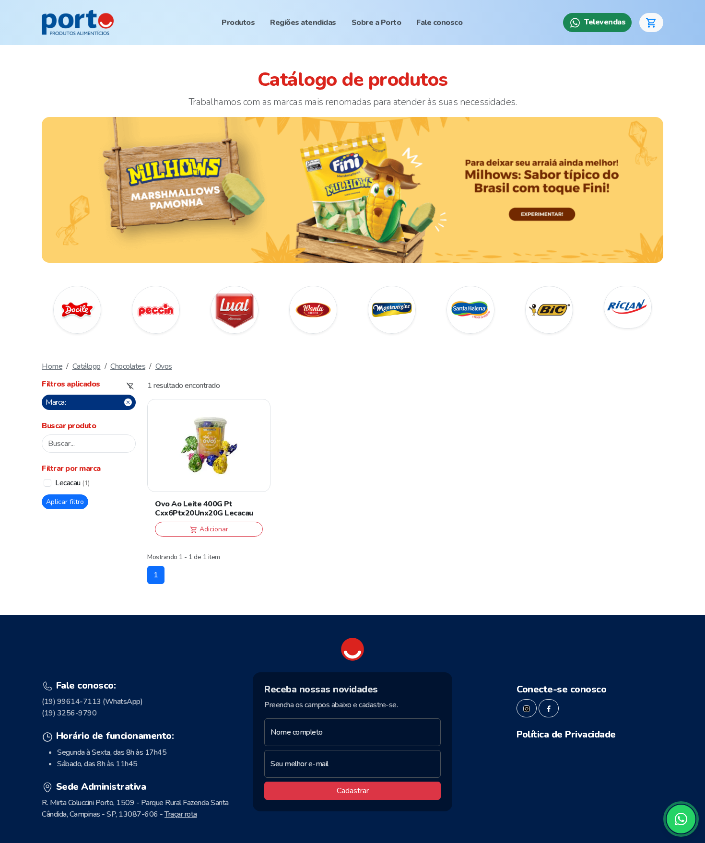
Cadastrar (353, 790)
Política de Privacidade (566, 734)
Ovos (163, 366)
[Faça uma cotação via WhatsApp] (681, 819)
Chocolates (127, 366)
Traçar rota (180, 814)
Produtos (238, 22)
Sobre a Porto (376, 22)
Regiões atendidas (303, 22)
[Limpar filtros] (130, 386)
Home (52, 366)
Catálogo (86, 366)
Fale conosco (439, 22)
